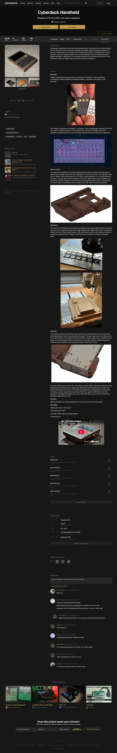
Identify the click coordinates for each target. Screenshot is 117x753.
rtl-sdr (19, 136)
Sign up (100, 3)
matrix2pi (89, 704)
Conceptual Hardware (69, 707)
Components (78, 39)
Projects (22, 3)
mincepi (91, 707)
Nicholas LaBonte (60, 22)
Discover (30, 3)
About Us (19, 745)
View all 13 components (81, 544)
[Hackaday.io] (11, 3)
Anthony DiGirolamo (14, 707)
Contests (38, 3)
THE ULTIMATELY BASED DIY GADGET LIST (22, 161)
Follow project (45, 27)
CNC (25, 136)
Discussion (105, 39)
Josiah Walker (60, 644)
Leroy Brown (62, 615)
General (14, 152)
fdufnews (59, 634)
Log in (108, 3)
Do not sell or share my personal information (88, 745)
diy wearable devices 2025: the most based (24, 169)
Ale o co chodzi (61, 600)
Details (62, 39)
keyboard (32, 136)
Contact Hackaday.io (29, 745)
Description (54, 39)
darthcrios (59, 625)
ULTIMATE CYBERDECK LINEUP (23, 176)
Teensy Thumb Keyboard (16, 704)
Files (68, 39)
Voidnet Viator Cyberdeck (42, 704)
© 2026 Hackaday (58, 748)
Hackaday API (70, 745)
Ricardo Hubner (61, 590)
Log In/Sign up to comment (59, 586)
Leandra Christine (41, 707)
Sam (58, 654)
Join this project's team (12, 117)
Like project (72, 27)
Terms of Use (51, 745)
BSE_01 (62, 704)
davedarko (59, 664)
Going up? (59, 740)
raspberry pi (10, 136)
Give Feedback (41, 745)
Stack (52, 3)
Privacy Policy (61, 745)
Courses (46, 3)
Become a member (43, 724)
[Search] (86, 3)
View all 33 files (81, 502)
